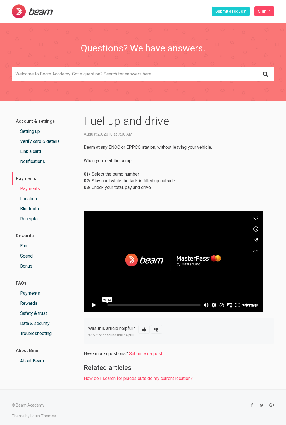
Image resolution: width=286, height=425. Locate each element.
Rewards (28, 303)
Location (28, 198)
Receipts (29, 218)
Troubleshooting (36, 333)
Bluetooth (29, 208)
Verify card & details (40, 141)
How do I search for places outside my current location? (138, 378)
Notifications (32, 161)
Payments (30, 188)
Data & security (35, 323)
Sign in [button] (264, 11)
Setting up (30, 131)
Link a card (30, 151)
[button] (144, 329)
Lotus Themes (43, 416)
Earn (24, 246)
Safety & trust (33, 313)
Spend (26, 256)
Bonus (26, 266)
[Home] (32, 11)
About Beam (32, 360)
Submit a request (230, 11)
